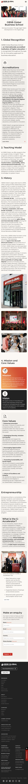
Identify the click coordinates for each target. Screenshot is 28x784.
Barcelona (3, 709)
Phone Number (10, 641)
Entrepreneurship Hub (6, 726)
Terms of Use (13, 778)
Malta (2, 713)
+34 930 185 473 (18, 753)
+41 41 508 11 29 (18, 755)
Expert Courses (4, 690)
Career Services (4, 720)
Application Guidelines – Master (8, 739)
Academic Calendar (5, 741)
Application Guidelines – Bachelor (8, 737)
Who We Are (4, 696)
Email (7, 629)
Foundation (3, 680)
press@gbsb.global (19, 769)
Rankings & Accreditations (6, 698)
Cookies (25, 778)
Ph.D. (2, 687)
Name (7, 622)
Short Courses (4, 688)
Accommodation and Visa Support (8, 736)
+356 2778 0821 (18, 757)
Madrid (2, 711)
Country (5, 635)
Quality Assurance (5, 703)
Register (6, 654)
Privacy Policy (19, 778)
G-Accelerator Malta (5, 730)
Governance (4, 700)
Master (2, 683)
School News (4, 778)
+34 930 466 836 (18, 764)
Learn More (5, 141)
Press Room (3, 701)
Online (2, 714)
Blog (9, 778)
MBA (2, 685)
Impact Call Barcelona (6, 728)
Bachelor (3, 681)
